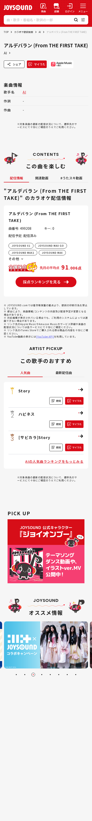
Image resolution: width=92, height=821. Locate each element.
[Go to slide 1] (16, 674)
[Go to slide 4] (41, 674)
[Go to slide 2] (24, 674)
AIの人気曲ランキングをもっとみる (54, 461)
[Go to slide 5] (50, 674)
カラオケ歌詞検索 (23, 31)
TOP (6, 31)
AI (40, 31)
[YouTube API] (45, 336)
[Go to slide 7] (67, 674)
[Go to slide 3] (33, 674)
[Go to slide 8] (75, 674)
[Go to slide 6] (58, 674)
